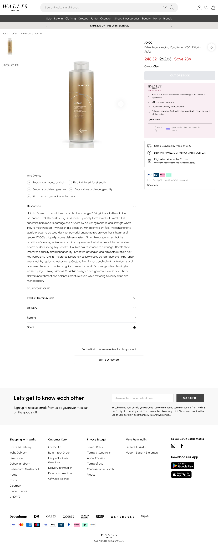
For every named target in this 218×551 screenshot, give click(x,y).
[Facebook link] (182, 446)
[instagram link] (173, 446)
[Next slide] (171, 25)
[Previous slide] (46, 25)
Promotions (26, 33)
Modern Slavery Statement (142, 452)
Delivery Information (60, 467)
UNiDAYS (15, 496)
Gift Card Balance (58, 478)
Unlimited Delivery (21, 447)
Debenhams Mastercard (24, 469)
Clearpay (15, 485)
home (5, 33)
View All (38, 33)
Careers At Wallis (135, 447)
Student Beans (18, 491)
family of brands (124, 411)
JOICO (148, 42)
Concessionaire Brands (100, 469)
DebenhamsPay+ (20, 463)
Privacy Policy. (163, 414)
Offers (14, 33)
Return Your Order (59, 452)
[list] (81, 104)
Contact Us (54, 447)
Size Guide (16, 458)
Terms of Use (95, 463)
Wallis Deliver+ (18, 452)
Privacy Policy (95, 447)
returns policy (189, 163)
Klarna (13, 474)
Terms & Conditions (98, 452)
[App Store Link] (182, 470)
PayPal (13, 480)
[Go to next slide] (121, 104)
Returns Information (60, 473)
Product (91, 474)
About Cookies (96, 458)
